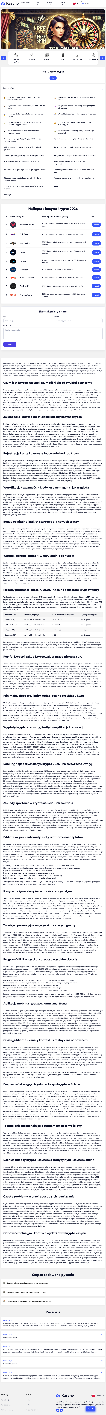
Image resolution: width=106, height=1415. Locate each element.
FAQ (56, 186)
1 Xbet (23, 261)
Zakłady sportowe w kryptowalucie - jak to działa (73, 139)
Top (89, 1409)
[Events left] (3, 58)
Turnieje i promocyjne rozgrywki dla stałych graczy (24, 155)
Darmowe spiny (7, 1410)
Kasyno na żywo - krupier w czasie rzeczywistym (73, 147)
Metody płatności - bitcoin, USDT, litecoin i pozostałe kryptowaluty (24, 123)
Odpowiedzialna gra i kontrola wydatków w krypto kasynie (24, 187)
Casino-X (24, 286)
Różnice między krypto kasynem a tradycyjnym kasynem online (22, 179)
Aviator (28, 1400)
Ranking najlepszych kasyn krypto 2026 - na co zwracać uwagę (22, 140)
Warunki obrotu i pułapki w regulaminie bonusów (77, 114)
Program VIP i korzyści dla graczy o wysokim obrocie (75, 155)
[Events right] (102, 58)
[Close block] (103, 89)
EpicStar (24, 234)
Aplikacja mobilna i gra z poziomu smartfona (21, 161)
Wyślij (10, 344)
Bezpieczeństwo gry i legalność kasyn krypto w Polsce (25, 170)
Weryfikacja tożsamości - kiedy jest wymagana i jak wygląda (77, 107)
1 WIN (22, 252)
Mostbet (24, 269)
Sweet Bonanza (32, 1410)
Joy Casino (25, 243)
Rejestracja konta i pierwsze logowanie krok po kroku (26, 107)
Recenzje (7, 195)
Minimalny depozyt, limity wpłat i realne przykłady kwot (23, 131)
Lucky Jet (29, 1405)
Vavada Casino (27, 224)
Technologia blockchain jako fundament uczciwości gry (74, 171)
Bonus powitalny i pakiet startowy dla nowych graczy (25, 115)
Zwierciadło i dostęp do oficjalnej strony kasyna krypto (77, 98)
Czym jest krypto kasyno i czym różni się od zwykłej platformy (24, 98)
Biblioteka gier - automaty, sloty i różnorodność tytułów (23, 148)
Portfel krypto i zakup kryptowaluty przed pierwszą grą (74, 123)
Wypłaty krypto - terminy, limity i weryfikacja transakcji (76, 131)
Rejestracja (5, 1400)
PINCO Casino (27, 277)
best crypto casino (50, 1075)
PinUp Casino (26, 295)
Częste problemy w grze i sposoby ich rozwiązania (74, 178)
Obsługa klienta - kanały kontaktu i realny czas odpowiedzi (72, 162)
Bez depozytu (6, 1405)
